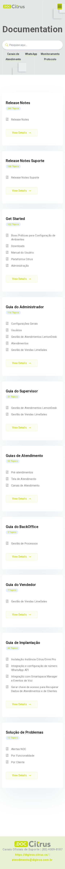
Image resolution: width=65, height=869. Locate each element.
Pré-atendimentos (22, 472)
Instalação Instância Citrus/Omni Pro (33, 659)
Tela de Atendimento (23, 479)
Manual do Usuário (22, 252)
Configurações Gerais (24, 323)
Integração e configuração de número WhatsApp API (34, 668)
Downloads (18, 246)
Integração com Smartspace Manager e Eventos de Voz (34, 678)
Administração (20, 265)
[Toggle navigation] (59, 6)
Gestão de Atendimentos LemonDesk (34, 336)
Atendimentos (19, 343)
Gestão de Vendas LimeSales (29, 350)
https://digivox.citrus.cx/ (32, 854)
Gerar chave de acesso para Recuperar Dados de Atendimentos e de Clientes (34, 689)
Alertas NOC (18, 749)
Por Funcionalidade (22, 755)
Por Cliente (18, 762)
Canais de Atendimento (25, 485)
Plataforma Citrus (22, 259)
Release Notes (20, 119)
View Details (19, 132)
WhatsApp (31, 53)
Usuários (16, 330)
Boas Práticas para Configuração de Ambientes (33, 237)
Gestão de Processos (24, 543)
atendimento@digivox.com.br (32, 860)
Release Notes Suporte (25, 177)
